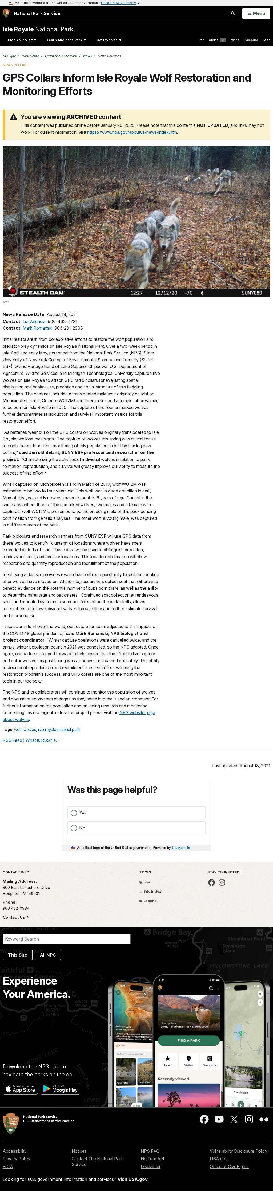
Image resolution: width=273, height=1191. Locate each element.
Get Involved (107, 40)
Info (201, 40)
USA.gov (219, 1158)
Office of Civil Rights (229, 1166)
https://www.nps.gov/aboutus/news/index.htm (132, 132)
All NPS (48, 955)
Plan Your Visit (20, 40)
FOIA (8, 1166)
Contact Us (14, 917)
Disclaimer (150, 1166)
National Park (38, 29)
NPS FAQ (150, 1151)
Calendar (251, 40)
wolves (29, 729)
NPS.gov (9, 56)
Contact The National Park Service (97, 1161)
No (82, 828)
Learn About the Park (64, 40)
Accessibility (15, 1151)
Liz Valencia (34, 321)
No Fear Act (152, 1158)
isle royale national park (59, 729)
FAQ (146, 882)
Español (150, 900)
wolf (17, 729)
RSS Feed (12, 740)
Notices (79, 1151)
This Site (17, 955)
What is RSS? (39, 740)
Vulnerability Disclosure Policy (238, 1151)
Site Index (152, 891)
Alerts (216, 40)
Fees (266, 40)
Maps (235, 40)
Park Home (30, 56)
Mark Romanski (37, 328)
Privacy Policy (16, 1158)
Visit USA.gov (133, 1179)
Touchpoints (181, 847)
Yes (82, 812)
